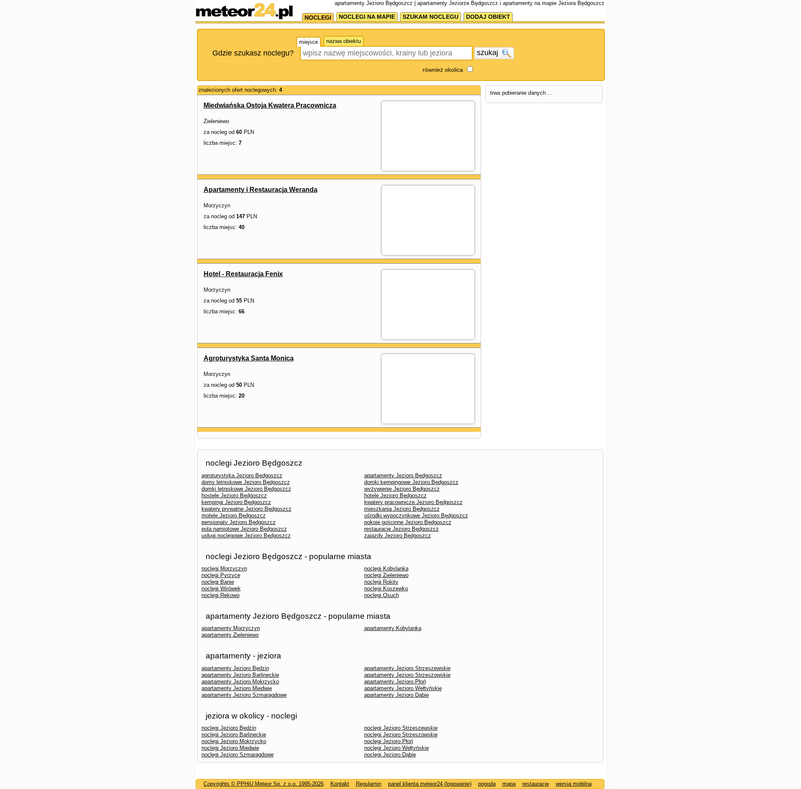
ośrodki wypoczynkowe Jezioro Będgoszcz (416, 515)
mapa (509, 784)
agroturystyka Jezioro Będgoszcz (242, 475)
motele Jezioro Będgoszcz (234, 515)
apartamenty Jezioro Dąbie (396, 695)
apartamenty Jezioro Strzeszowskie (407, 675)
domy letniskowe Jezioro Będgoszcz (246, 482)
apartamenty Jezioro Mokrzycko (240, 681)
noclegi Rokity (381, 582)
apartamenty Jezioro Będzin (235, 668)
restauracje (535, 784)
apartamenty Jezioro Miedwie (237, 688)
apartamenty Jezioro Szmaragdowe (244, 695)
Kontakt (339, 784)
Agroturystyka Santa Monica (249, 358)
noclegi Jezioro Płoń (388, 741)
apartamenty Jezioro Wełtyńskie (403, 688)
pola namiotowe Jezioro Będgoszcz (244, 529)
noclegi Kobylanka (386, 568)
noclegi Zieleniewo (386, 575)
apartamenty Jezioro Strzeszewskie (407, 668)
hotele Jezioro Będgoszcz (395, 495)
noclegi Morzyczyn (224, 568)
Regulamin (368, 784)
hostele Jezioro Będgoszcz (234, 495)
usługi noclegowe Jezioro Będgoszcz (246, 535)
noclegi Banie (218, 582)
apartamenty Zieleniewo (230, 635)
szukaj (488, 52)
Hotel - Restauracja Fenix (243, 273)
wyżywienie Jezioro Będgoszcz (402, 489)
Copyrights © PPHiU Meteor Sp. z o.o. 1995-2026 (264, 784)
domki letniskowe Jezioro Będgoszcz (246, 489)
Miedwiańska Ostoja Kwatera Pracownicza (270, 105)
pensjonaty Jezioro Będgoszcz (239, 522)
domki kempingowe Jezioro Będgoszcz (411, 482)
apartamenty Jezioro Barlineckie (240, 675)
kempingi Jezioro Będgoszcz (236, 502)
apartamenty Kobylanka (392, 628)
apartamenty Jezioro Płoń (395, 681)
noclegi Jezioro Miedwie (230, 748)
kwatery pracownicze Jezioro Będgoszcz (413, 502)
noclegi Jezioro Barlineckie (234, 734)
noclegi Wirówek (221, 588)
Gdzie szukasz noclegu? (253, 53)
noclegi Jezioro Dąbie (390, 754)
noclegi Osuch (381, 595)
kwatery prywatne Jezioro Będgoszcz (247, 509)
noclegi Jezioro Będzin (229, 728)
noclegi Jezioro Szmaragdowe (238, 754)
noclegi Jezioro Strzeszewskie (401, 728)
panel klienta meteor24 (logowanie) (429, 784)
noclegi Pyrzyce (221, 575)
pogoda (487, 784)
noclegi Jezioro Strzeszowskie (401, 734)
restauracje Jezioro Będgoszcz (401, 529)
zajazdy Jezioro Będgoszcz (397, 535)
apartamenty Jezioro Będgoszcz (403, 475)
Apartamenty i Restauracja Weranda (260, 189)
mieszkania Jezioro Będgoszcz (402, 509)
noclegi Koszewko (386, 588)
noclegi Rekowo (220, 595)
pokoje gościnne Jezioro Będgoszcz (407, 522)
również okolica (443, 69)
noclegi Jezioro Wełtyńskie (396, 748)
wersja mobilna (574, 784)
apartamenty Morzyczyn (231, 628)
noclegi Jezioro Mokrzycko (234, 741)
